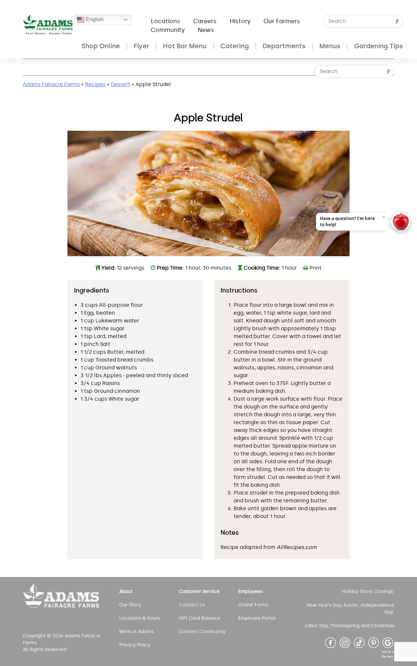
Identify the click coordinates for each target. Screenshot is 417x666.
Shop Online (100, 46)
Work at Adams (136, 631)
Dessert (120, 84)
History (240, 21)
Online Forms (253, 605)
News (206, 30)
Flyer (141, 46)
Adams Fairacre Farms (51, 84)
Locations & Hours (139, 618)
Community (168, 30)
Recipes (95, 84)
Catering (234, 46)
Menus (329, 46)
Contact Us (192, 605)
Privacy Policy (135, 645)
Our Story (130, 605)
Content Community (202, 631)
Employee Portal (257, 618)
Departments (284, 46)
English (94, 19)
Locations (165, 21)
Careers (205, 21)
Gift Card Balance (199, 618)
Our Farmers (282, 21)
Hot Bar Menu (185, 46)
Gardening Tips (378, 46)
